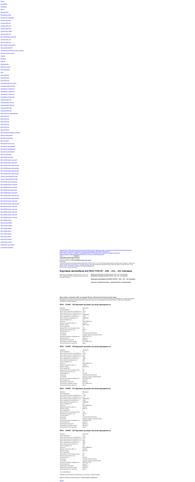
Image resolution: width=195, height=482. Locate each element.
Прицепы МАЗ (4, 12)
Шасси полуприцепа (6, 154)
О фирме (3, 56)
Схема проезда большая (7, 247)
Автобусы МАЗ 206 (6, 28)
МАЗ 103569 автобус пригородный (10, 168)
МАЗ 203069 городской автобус (9, 190)
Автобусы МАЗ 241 (6, 42)
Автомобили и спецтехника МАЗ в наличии (12, 50)
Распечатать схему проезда (8, 244)
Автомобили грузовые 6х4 (7, 91)
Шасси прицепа (5, 140)
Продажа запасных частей (7, 53)
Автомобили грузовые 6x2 (7, 88)
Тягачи (2, 1)
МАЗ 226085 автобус (6, 228)
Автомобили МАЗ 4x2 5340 (8, 86)
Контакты (3, 58)
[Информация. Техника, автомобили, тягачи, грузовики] (100, 254)
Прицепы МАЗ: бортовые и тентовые (10, 132)
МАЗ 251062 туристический (8, 45)
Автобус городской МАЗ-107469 (9, 179)
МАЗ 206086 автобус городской (9, 217)
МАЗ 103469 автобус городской (9, 160)
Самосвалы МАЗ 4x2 (6, 99)
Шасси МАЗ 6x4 (5, 121)
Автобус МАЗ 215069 (6, 31)
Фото (2, 72)
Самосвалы (3, 6)
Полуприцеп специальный (8, 151)
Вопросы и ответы (5, 67)
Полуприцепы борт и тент (7, 143)
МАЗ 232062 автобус (6, 233)
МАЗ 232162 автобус (6, 236)
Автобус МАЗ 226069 (6, 225)
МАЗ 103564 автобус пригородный (10, 165)
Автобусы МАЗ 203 (6, 26)
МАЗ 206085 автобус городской (9, 214)
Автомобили (4, 4)
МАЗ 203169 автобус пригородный (10, 198)
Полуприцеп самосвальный (8, 146)
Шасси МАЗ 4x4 (5, 124)
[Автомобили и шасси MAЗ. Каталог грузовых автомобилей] (68, 254)
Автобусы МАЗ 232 (6, 39)
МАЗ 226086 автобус (6, 231)
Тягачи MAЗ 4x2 (5, 75)
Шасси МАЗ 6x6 (5, 127)
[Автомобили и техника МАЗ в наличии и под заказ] (89, 254)
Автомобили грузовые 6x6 (7, 97)
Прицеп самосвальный (6, 135)
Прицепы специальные (7, 138)
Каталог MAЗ (63, 265)
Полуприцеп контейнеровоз (8, 149)
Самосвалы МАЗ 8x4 (6, 110)
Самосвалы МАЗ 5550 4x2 (7, 102)
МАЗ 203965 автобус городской (9, 201)
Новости (3, 61)
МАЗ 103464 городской (7, 157)
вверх (61, 480)
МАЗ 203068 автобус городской (9, 187)
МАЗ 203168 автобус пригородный (10, 195)
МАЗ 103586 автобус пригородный (10, 173)
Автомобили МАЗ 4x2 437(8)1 (8, 83)
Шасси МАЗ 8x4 (5, 129)
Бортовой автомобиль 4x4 (87, 265)
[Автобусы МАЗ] (79, 254)
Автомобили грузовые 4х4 (7, 94)
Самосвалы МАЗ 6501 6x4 (7, 105)
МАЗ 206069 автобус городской (9, 212)
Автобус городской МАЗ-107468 (9, 176)
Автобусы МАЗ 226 (6, 34)
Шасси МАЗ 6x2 (5, 119)
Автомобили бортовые (74, 265)
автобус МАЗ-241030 (6, 239)
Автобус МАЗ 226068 (6, 222)
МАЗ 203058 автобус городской (9, 184)
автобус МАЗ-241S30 (6, 242)
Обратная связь (5, 64)
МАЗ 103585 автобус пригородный (10, 170)
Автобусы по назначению (7, 17)
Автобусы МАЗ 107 (6, 23)
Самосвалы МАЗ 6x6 (6, 108)
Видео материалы (5, 69)
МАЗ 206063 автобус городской (9, 206)
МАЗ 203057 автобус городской (9, 181)
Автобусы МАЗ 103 (6, 20)
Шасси (2, 9)
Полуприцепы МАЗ (6, 15)
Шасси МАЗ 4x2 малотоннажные (9, 113)
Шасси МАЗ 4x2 (5, 116)
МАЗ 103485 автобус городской (9, 162)
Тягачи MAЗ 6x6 (5, 80)
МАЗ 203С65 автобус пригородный (10, 203)
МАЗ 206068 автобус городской (9, 209)
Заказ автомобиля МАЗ (7, 47)
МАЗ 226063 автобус (6, 220)
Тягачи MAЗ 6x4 (5, 77)
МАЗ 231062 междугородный (8, 36)
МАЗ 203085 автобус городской (9, 192)
